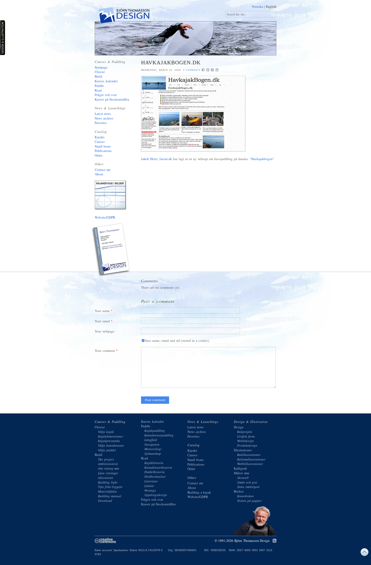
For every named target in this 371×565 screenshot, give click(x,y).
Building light (107, 482)
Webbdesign (245, 441)
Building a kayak (111, 195)
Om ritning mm (108, 468)
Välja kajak (106, 431)
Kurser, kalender (106, 81)
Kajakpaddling (154, 430)
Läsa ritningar (108, 473)
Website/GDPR (105, 217)
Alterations (105, 477)
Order (99, 155)
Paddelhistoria (154, 472)
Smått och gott (247, 482)
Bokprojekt (244, 431)
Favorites (101, 122)
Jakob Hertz (149, 159)
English (271, 6)
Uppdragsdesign (155, 495)
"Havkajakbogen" (262, 159)
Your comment (105, 350)
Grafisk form (245, 436)
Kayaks (100, 137)
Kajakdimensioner (110, 436)
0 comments (191, 70)
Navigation (151, 444)
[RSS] (274, 541)
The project (106, 459)
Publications (103, 150)
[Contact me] (111, 250)
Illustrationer (243, 450)
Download (105, 500)
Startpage (101, 67)
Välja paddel (107, 450)
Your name (102, 311)
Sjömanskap (152, 453)
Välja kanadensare (111, 445)
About (99, 174)
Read (98, 90)
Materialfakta (107, 491)
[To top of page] (364, 553)
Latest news (103, 113)
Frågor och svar (106, 94)
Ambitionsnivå (108, 464)
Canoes (100, 141)
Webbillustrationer (250, 464)
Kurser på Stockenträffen (112, 99)
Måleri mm (241, 473)
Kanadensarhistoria (158, 467)
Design (238, 427)
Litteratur (151, 481)
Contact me (103, 169)
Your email (102, 321)
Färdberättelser (155, 476)
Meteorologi (152, 449)
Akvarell (242, 477)
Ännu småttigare (248, 486)
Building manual (109, 496)
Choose (100, 72)
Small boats (103, 146)
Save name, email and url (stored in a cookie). (177, 340)
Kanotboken (245, 496)
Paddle (99, 85)
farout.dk (165, 159)
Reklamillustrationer (251, 459)
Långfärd (150, 440)
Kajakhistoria (153, 463)
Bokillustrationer (249, 454)
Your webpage (104, 331)
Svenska (257, 6)
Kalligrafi (240, 468)
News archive (104, 118)
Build (98, 76)
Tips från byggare (110, 486)
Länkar (149, 486)
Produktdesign (247, 445)
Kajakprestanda (109, 441)
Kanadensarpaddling (159, 435)
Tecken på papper (249, 500)
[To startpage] (123, 16)
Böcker (239, 491)
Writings (150, 490)
